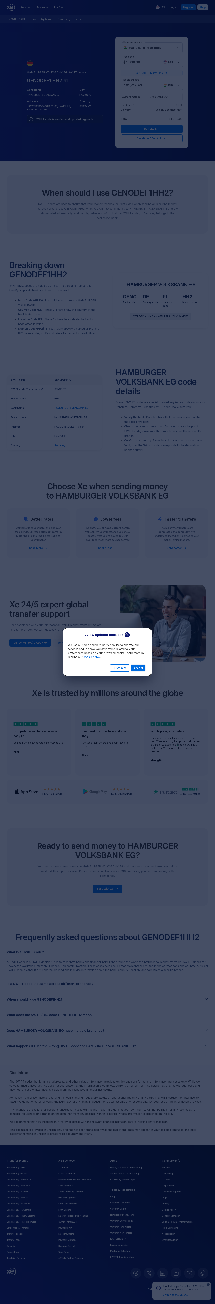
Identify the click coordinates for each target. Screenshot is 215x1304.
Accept (138, 668)
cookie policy (91, 657)
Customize (120, 668)
